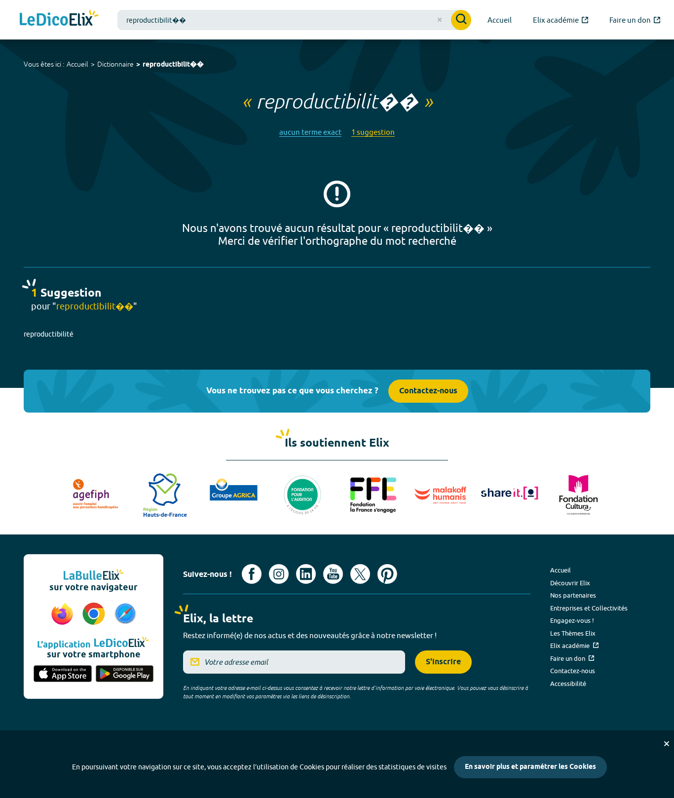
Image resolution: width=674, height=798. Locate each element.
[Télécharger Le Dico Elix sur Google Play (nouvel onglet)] (125, 674)
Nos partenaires (573, 595)
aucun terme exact (310, 132)
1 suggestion (373, 132)
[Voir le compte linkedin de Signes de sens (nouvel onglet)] (306, 574)
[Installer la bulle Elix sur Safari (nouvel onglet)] (125, 614)
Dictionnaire (115, 64)
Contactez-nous (428, 391)
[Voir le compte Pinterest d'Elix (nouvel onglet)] (387, 574)
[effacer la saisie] (439, 19)
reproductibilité (49, 334)
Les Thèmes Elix (573, 633)
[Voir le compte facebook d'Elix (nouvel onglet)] (252, 574)
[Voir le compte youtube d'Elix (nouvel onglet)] (333, 574)
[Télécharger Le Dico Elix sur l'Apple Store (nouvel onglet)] (63, 674)
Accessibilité (568, 683)
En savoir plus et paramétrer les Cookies (530, 767)
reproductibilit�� (173, 65)
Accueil (77, 64)
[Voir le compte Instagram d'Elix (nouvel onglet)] (279, 574)
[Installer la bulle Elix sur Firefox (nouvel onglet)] (63, 614)
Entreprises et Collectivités (589, 608)
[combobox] (294, 20)
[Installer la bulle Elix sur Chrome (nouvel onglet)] (95, 614)
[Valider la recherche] (461, 20)
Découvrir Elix (570, 583)
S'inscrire (443, 662)
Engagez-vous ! (572, 620)
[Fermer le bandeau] (666, 743)
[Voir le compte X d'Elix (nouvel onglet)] (360, 574)
